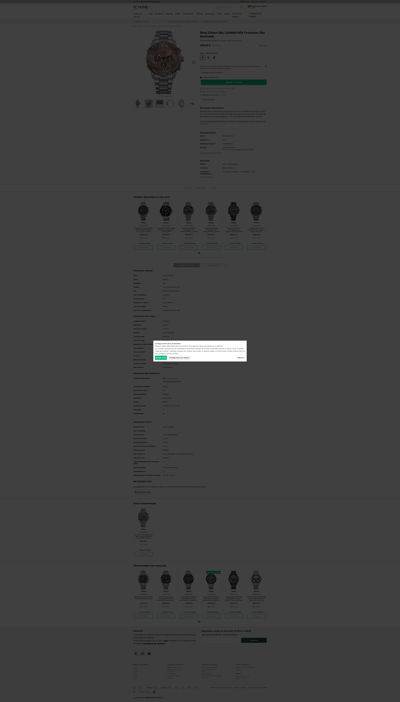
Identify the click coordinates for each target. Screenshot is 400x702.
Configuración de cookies (179, 357)
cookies (185, 346)
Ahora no (241, 358)
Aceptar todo (161, 357)
